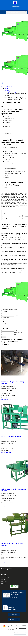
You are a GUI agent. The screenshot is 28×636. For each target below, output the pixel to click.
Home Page (4, 576)
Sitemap (4, 583)
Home (6, 88)
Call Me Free (15, 619)
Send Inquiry (6, 85)
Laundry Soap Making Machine (12, 92)
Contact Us (4, 581)
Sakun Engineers (15, 7)
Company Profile (6, 577)
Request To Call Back (6, 87)
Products (7, 90)
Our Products (5, 579)
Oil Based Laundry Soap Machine (11, 436)
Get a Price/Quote (6, 105)
